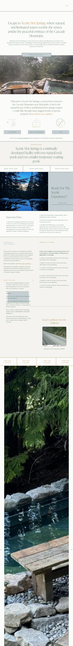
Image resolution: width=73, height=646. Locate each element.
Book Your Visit (36, 54)
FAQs (60, 132)
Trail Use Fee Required (36, 132)
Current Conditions (26, 263)
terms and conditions (23, 138)
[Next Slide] (71, 549)
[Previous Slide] (1, 549)
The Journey (12, 132)
